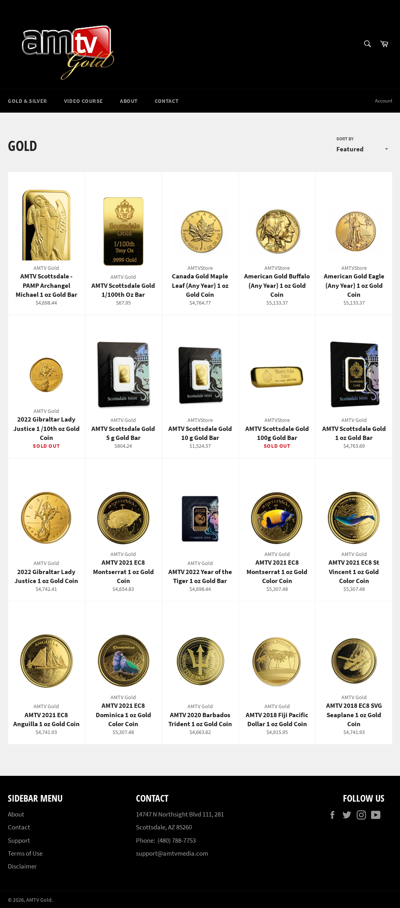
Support (19, 840)
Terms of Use (25, 853)
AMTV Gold (39, 900)
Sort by (345, 139)
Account (383, 100)
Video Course (83, 100)
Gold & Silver (27, 100)
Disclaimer (22, 866)
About (129, 100)
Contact (167, 100)
